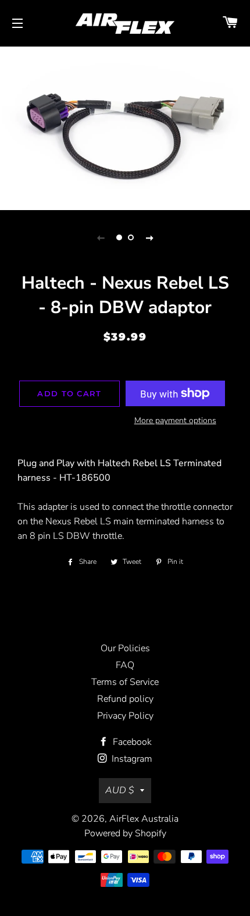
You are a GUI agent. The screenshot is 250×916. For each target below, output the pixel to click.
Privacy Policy (125, 715)
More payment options (175, 420)
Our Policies (125, 648)
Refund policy (125, 699)
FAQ (125, 665)
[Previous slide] (100, 237)
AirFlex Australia (143, 818)
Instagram (130, 758)
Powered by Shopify (125, 833)
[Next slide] (149, 237)
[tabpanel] (125, 127)
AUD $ (119, 790)
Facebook (131, 742)
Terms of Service (125, 682)
